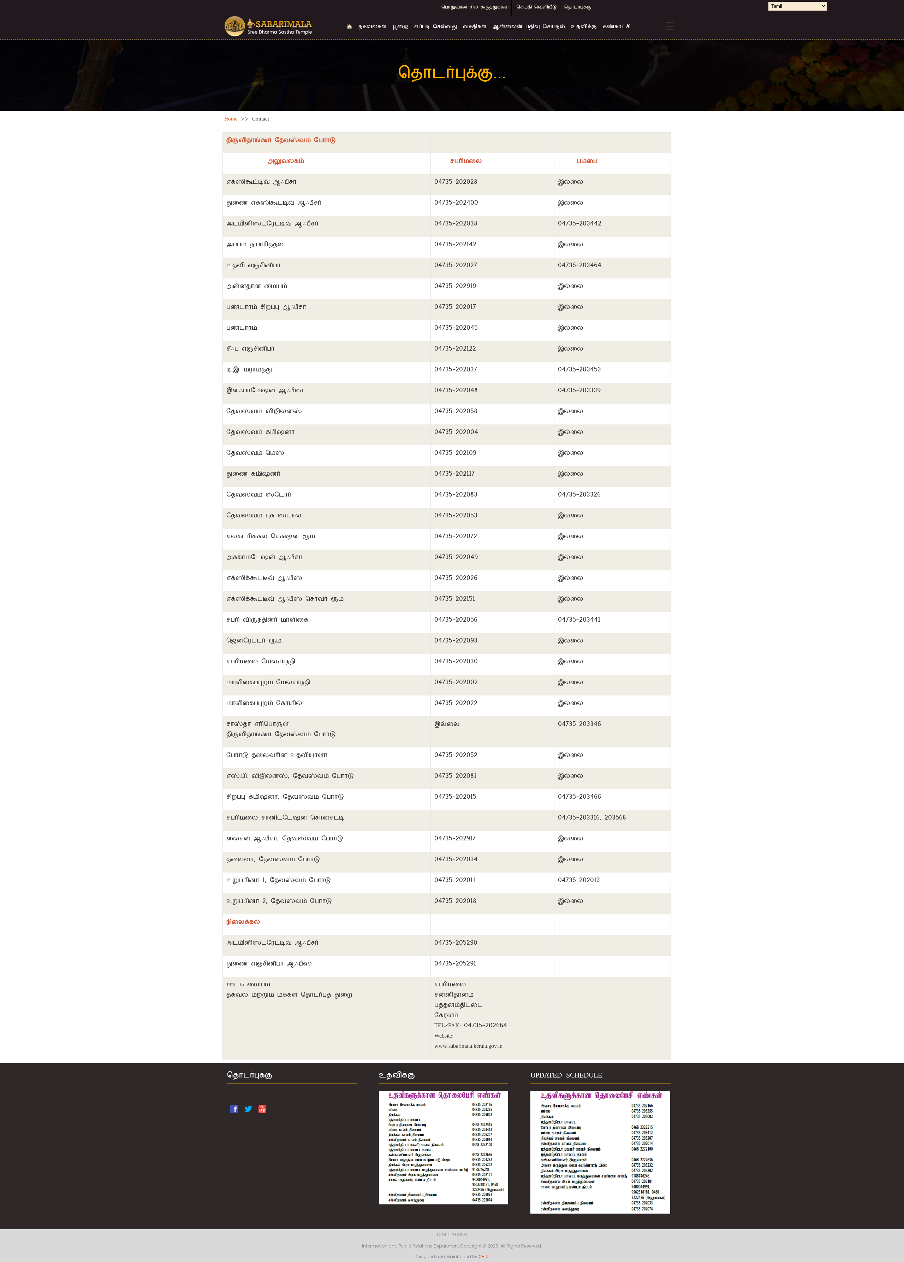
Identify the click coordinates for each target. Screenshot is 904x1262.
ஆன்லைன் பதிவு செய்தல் (529, 27)
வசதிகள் (475, 27)
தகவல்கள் (372, 27)
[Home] (279, 26)
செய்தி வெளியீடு (537, 7)
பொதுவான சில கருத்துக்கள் (475, 7)
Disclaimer (452, 1235)
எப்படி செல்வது (435, 27)
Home (231, 119)
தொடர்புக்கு (577, 7)
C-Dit (484, 1257)
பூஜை (400, 27)
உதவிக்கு (584, 27)
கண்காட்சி (617, 27)
